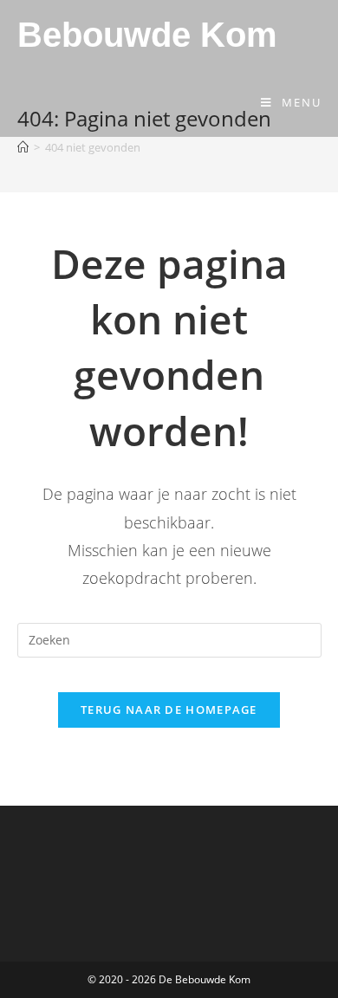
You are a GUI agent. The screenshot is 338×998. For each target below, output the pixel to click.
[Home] (23, 147)
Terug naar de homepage (169, 709)
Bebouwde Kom (147, 35)
